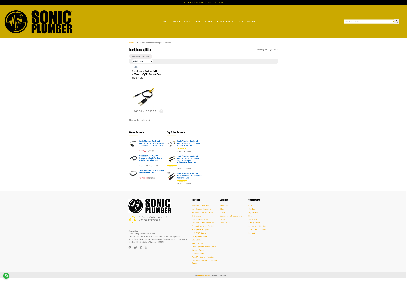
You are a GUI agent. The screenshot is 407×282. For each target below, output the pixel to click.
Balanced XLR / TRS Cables (202, 212)
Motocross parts (198, 243)
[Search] (396, 21)
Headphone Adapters (200, 229)
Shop (250, 216)
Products (175, 21)
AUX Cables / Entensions (201, 209)
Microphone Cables (200, 236)
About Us (187, 21)
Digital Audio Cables (200, 219)
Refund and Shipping (257, 226)
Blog (222, 209)
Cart (239, 21)
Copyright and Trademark (231, 216)
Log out (251, 233)
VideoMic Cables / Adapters (203, 257)
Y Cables (135, 67)
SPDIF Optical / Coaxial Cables (204, 246)
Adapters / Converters (200, 205)
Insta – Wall (208, 21)
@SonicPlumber (203, 275)
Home (165, 21)
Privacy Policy (254, 222)
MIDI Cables (196, 240)
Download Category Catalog (140, 56)
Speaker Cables (198, 250)
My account (251, 21)
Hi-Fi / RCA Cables (199, 233)
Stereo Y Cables (198, 253)
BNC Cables (196, 216)
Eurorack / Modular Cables (203, 222)
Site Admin (252, 219)
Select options (160, 111)
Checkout (252, 209)
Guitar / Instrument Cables (202, 226)
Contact (197, 21)
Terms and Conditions (223, 21)
